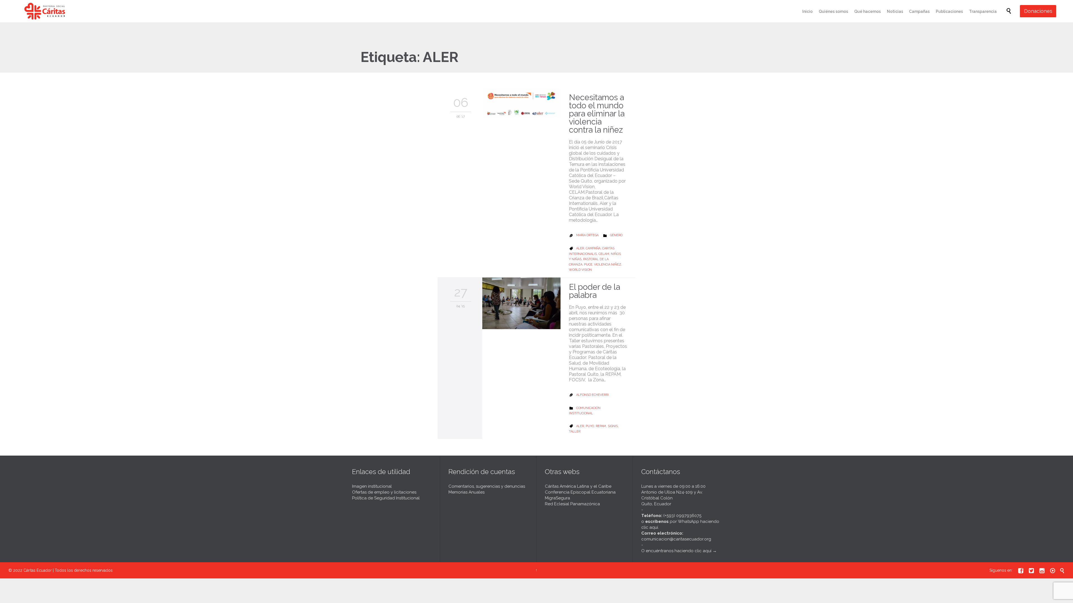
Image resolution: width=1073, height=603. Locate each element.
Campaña (593, 248)
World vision (580, 270)
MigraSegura (557, 498)
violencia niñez (607, 264)
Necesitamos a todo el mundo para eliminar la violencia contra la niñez (597, 114)
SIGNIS (613, 426)
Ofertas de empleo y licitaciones (384, 492)
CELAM (604, 254)
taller (574, 431)
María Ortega (587, 235)
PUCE (588, 264)
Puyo (590, 426)
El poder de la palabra (594, 291)
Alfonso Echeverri (592, 395)
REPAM (601, 426)
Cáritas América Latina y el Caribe (578, 486)
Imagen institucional (372, 486)
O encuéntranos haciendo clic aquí (676, 550)
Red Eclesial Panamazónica (572, 503)
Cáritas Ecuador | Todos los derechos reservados (68, 570)
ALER (580, 248)
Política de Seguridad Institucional (386, 498)
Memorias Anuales (466, 492)
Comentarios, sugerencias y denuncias (486, 486)
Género (616, 235)
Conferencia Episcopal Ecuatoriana (580, 492)
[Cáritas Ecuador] (45, 11)
